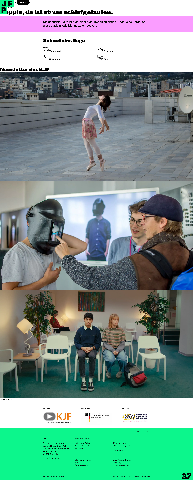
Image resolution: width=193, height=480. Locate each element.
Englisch (14, 2)
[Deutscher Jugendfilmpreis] (7, 7)
